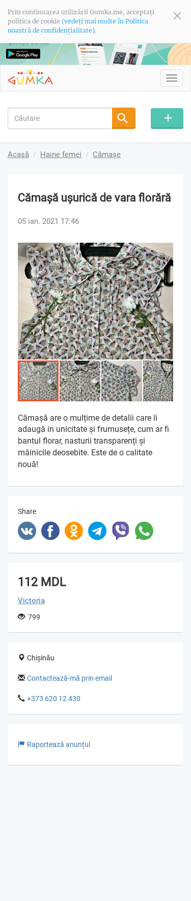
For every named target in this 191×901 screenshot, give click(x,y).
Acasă (18, 154)
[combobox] (60, 118)
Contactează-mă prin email (69, 678)
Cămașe (107, 154)
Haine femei (60, 154)
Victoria (31, 600)
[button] (164, 252)
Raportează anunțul (58, 744)
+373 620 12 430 (53, 698)
